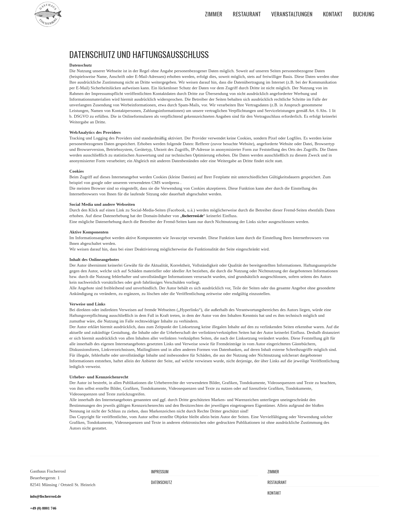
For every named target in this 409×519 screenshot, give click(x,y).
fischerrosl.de (192, 216)
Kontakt (332, 13)
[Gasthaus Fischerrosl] (48, 14)
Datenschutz (161, 482)
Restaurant (247, 13)
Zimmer (213, 13)
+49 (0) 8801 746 (43, 508)
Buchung (363, 13)
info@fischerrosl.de (45, 496)
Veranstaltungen (291, 13)
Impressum (160, 472)
